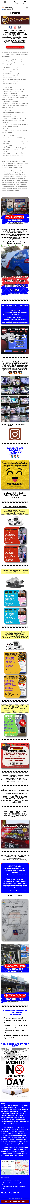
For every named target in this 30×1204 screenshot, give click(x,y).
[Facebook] (10, 27)
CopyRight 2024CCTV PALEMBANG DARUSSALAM (15, 1198)
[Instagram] (15, 27)
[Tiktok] (19, 27)
